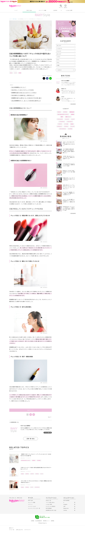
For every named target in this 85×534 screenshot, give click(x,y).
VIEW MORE (73, 104)
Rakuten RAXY (15, 6)
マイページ (30, 504)
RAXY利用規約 (49, 508)
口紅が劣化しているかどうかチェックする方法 (22, 90)
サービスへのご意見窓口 (50, 506)
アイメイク (58, 51)
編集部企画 (72, 111)
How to (11, 72)
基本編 (72, 114)
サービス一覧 (11, 529)
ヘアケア (58, 57)
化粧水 (72, 124)
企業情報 (32, 520)
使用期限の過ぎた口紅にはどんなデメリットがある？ (24, 92)
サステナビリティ (27, 529)
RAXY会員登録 (66, 500)
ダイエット (59, 126)
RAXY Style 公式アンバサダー (25, 460)
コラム (57, 62)
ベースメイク (15, 71)
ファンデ (72, 126)
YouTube (65, 510)
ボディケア (58, 54)
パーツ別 (66, 124)
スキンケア (58, 45)
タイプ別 (70, 128)
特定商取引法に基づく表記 (51, 510)
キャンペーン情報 (42, 10)
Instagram (65, 504)
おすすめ (27, 473)
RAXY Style (29, 10)
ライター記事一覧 (47, 432)
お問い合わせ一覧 (19, 529)
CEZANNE (38, 460)
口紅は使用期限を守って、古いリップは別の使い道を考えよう (26, 100)
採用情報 (52, 520)
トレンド (67, 119)
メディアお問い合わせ (50, 502)
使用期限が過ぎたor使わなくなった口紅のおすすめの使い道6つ (26, 98)
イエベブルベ (37, 487)
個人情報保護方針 (38, 520)
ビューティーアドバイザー (33, 508)
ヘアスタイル (61, 121)
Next (49, 417)
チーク (42, 473)
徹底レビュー (68, 116)
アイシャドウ (60, 119)
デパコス (37, 473)
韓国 (62, 116)
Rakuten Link (65, 508)
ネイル (57, 59)
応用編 (20, 72)
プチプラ (32, 473)
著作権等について (46, 520)
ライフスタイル (62, 128)
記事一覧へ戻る (31, 438)
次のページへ (30, 410)
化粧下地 (33, 460)
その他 (57, 65)
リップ (15, 72)
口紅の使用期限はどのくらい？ (18, 87)
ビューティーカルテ (32, 506)
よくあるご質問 (69, 10)
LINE (64, 506)
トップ (16, 10)
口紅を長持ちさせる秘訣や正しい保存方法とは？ (23, 95)
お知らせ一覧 (48, 500)
